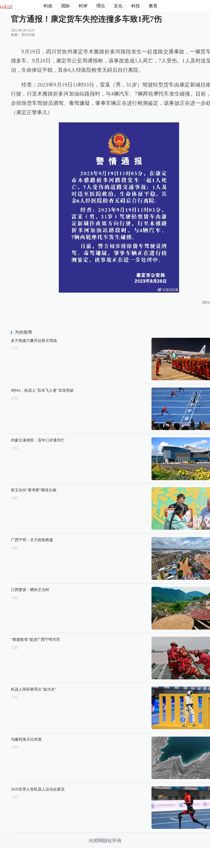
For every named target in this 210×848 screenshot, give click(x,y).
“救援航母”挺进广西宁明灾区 (35, 639)
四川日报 (28, 35)
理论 (100, 6)
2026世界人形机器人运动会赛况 (38, 789)
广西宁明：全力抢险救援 (32, 540)
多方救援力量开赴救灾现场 (34, 340)
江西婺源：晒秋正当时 (30, 589)
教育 (153, 6)
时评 (83, 6)
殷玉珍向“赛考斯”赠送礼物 (33, 490)
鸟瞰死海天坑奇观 (26, 739)
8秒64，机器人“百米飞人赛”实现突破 (42, 390)
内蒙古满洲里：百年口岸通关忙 (38, 440)
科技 (135, 6)
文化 (118, 6)
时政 (48, 6)
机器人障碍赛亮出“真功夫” (33, 689)
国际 (65, 6)
